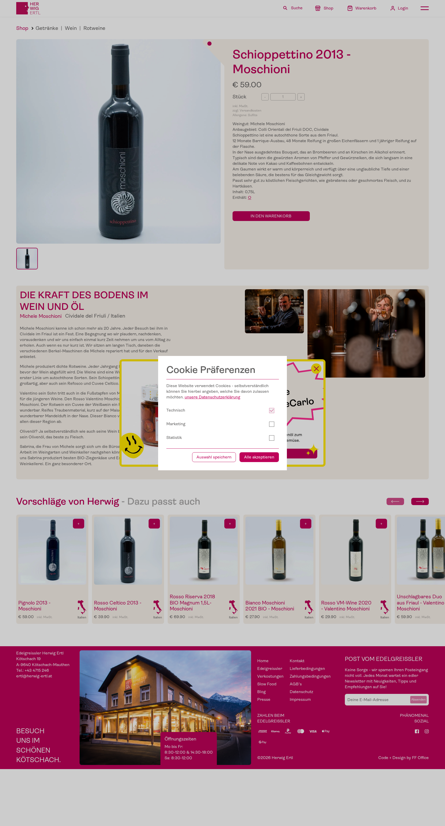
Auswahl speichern (214, 457)
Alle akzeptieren (259, 457)
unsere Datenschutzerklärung (212, 397)
